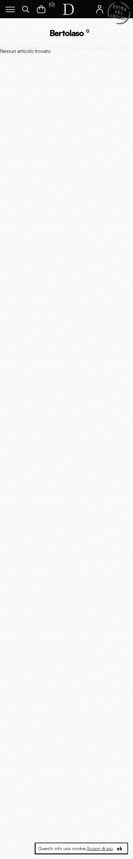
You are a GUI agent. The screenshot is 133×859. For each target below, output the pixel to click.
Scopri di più (100, 848)
